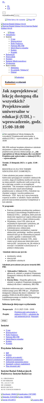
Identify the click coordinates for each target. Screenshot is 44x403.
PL (3, 2)
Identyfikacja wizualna (19, 48)
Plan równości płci (13, 366)
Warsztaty (35, 316)
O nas (13, 39)
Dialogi (13, 72)
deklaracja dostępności (14, 360)
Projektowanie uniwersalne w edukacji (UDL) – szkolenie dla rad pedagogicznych (27, 314)
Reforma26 (10, 54)
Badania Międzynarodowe (16, 61)
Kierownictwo (16, 41)
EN (8, 8)
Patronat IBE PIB (17, 46)
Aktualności (10, 35)
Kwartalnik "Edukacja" (20, 70)
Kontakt (14, 52)
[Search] (4, 13)
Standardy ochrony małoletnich (18, 364)
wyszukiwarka (8, 15)
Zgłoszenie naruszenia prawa (17, 362)
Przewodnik (10, 57)
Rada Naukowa (17, 43)
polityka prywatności (14, 357)
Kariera (13, 50)
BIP (7, 353)
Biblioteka (15, 68)
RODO (9, 355)
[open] (1, 2)
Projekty (9, 59)
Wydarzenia (10, 63)
